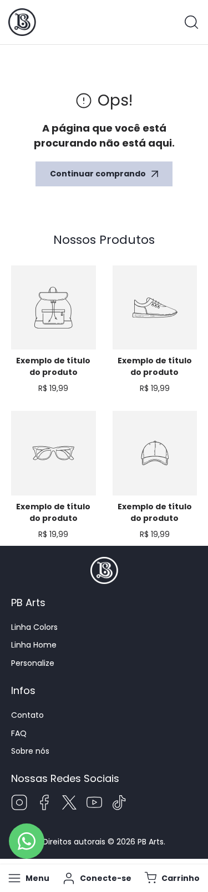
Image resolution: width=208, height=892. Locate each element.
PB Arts (151, 841)
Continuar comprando (98, 173)
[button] (171, 878)
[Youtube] (94, 804)
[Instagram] (19, 804)
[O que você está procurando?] (191, 22)
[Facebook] (44, 804)
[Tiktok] (119, 804)
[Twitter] (69, 804)
